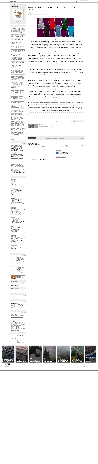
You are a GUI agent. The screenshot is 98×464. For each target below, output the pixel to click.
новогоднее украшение (16, 91)
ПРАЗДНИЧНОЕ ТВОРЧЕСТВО (16, 237)
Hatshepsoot (21, 315)
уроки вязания (17, 133)
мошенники (17, 87)
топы (15, 126)
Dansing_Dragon (18, 314)
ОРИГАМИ (13, 232)
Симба (12, 329)
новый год (21, 96)
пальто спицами (17, 101)
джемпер (19, 53)
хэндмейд (12, 297)
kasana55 (19, 318)
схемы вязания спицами (17, 125)
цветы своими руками (19, 135)
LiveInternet (12, 1)
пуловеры (14, 111)
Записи (12, 4)
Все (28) (24, 255)
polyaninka (14, 320)
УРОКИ (12, 248)
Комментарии (20, 4)
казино (17, 70)
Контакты (87, 365)
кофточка (16, 74)
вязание (13, 41)
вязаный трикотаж (15, 51)
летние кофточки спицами (15, 78)
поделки (13, 105)
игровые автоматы (15, 67)
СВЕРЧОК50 (22, 328)
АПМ (14, 321)
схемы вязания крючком (19, 124)
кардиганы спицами (16, 72)
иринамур (12, 330)
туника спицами (22, 128)
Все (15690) (23, 312)
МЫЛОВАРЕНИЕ (14, 230)
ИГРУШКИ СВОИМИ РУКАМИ (16, 221)
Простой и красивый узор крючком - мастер (20, 258)
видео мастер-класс (17, 33)
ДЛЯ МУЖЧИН (13, 219)
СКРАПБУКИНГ (14, 246)
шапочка (20, 136)
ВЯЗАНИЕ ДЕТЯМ (14, 189)
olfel (11, 320)
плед (17, 103)
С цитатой (77, 133)
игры (19, 69)
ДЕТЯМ (12, 181)
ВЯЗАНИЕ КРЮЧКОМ (15, 212)
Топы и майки (13, 207)
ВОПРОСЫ (13, 185)
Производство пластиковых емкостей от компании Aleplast (17, 165)
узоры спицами (19, 131)
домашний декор (14, 58)
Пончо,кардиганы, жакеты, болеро (17, 193)
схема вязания (16, 123)
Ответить (73, 133)
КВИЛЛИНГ (13, 223)
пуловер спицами (15, 110)
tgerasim (22, 320)
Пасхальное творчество (15, 240)
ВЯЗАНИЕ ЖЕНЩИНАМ (15, 190)
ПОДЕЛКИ (13, 180)
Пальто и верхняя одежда (16, 202)
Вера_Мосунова (22, 322)
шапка (12, 136)
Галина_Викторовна (14, 323)
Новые (82, 138)
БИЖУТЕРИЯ (13, 179)
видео (18, 32)
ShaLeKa (42, 124)
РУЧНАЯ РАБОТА (14, 245)
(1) (22, 260)
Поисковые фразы (20, 342)
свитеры (12, 118)
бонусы (19, 31)
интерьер (13, 70)
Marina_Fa (16, 316)
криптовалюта (13, 76)
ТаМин (14, 329)
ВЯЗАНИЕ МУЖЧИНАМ (15, 213)
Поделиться (81, 121)
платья (35, 114)
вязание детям (20, 41)
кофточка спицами (21, 74)
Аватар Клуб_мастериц (18, 14)
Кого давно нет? (14, 304)
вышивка (13, 38)
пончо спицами (16, 108)
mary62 (19, 319)
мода (15, 84)
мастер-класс (14, 80)
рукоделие (18, 114)
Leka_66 (12, 316)
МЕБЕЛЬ (12, 228)
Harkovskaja (16, 315)
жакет (19, 58)
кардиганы (20, 71)
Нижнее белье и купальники (16, 199)
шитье (12, 139)
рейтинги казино (19, 113)
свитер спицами (18, 117)
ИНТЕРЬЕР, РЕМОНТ (15, 222)
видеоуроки (16, 36)
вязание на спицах (16, 46)
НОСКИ (12, 29)
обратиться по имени (48, 124)
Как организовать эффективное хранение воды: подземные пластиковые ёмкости (17, 159)
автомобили (17, 29)
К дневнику (55, 138)
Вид (78, 1)
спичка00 (12, 307)
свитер (12, 117)
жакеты (17, 59)
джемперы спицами (16, 57)
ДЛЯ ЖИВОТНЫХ (14, 218)
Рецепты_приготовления (15, 328)
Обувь (12, 201)
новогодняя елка (14, 96)
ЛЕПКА (12, 226)
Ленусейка (23, 324)
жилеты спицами (14, 62)
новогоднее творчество (17, 90)
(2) (22, 277)
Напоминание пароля (44, 147)
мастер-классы (18, 83)
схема (12, 123)
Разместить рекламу (88, 366)
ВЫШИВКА (13, 188)
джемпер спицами (15, 54)
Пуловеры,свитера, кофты (16, 204)
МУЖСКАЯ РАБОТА (14, 229)
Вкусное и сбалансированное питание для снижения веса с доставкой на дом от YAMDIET (17, 146)
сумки (19, 122)
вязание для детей (16, 42)
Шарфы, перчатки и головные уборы (18, 209)
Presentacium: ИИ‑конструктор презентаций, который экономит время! (17, 152)
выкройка (21, 36)
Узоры (12, 208)
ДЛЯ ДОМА (13, 217)
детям (15, 53)
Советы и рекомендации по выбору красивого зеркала (18, 170)
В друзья (18, 21)
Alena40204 (13, 314)
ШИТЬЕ (12, 250)
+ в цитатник (43, 11)
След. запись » (61, 138)
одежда (16, 98)
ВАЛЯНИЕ (13, 183)
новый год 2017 (15, 97)
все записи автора (44, 14)
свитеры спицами (18, 118)
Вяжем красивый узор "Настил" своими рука (20, 262)
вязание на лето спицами (19, 44)
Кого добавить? (20, 304)
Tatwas (18, 317)
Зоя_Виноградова (14, 324)
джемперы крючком (20, 55)
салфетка (22, 115)
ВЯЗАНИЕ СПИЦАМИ (15, 214)
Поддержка (76, 1)
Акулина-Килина (18, 321)
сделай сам (22, 119)
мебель (12, 84)
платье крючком (14, 102)
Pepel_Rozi (13, 305)
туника (17, 128)
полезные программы (18, 105)
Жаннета (20, 323)
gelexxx (15, 318)
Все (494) (24, 143)
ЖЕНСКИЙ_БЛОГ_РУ (19, 305)
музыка (21, 87)
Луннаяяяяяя (20, 325)
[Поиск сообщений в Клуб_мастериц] (22, 283)
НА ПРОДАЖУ (13, 231)
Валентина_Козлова (15, 322)
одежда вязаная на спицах (16, 99)
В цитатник (82, 133)
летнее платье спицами (19, 77)
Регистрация (30, 147)
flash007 (12, 318)
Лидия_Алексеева (14, 325)
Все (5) (24, 301)
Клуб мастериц (11, 6)
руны (22, 114)
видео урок (17, 35)
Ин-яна (19, 324)
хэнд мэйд (16, 134)
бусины (15, 32)
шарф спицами (20, 137)
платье (22, 101)
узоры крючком (19, 129)
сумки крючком (22, 122)
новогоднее (19, 88)
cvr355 (21, 317)
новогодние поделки (15, 93)
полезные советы (15, 106)
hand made (14, 28)
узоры (12, 129)
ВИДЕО (12, 184)
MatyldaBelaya (21, 316)
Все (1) (24, 295)
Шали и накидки (14, 191)
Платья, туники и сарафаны (16, 203)
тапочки (12, 126)
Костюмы (13, 198)
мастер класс (17, 79)
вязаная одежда (20, 39)
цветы (19, 134)
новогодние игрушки (16, 92)
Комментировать (31, 138)
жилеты (22, 61)
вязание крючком (16, 43)
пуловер (21, 108)
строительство (15, 122)
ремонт (12, 114)
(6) (22, 272)
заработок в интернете (20, 66)
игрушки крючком (14, 69)
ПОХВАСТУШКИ (14, 236)
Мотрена (17, 326)
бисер (16, 31)
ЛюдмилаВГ (13, 326)
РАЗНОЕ (12, 241)
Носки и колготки (14, 200)
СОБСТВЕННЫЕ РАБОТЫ (16, 247)
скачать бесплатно (16, 121)
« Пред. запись (49, 138)
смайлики (38, 149)
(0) (23, 147)
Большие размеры (14, 195)
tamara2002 (19, 320)
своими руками (15, 119)
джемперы (14, 55)
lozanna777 (13, 319)
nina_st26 (23, 319)
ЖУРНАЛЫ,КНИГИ (14, 220)
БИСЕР (12, 182)
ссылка (53, 126)
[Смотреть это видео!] (13, 259)
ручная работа (15, 116)
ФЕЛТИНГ (13, 249)
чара (15, 330)
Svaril (16, 317)
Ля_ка (12, 306)
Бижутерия (13, 192)
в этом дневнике (15, 285)
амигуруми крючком (17, 30)
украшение (13, 132)
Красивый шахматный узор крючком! (20, 267)
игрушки (22, 67)
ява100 (18, 330)
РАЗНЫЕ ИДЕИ (14, 242)
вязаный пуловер (20, 50)
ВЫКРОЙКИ (13, 187)
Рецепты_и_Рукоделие (17, 306)
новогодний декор (20, 94)
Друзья (15, 4)
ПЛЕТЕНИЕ (13, 235)
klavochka (23, 318)
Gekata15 (12, 315)
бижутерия (13, 31)
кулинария (18, 76)
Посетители (19, 341)
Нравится (75, 121)
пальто (12, 101)
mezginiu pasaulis (20, 28)
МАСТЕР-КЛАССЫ (14, 227)
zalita (12, 321)
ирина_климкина (19, 329)
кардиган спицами (14, 71)
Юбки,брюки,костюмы (15, 211)
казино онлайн (21, 70)
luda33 (16, 319)
